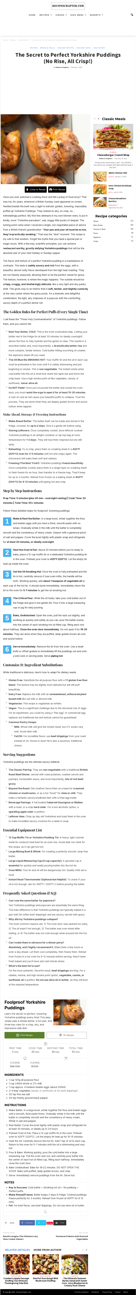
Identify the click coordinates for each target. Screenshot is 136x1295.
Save (50, 1223)
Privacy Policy (107, 1292)
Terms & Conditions (81, 1292)
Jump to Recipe (37, 189)
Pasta (95, 233)
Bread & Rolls (24, 40)
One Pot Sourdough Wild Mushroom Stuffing (45, 1279)
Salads (74, 1276)
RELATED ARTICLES (17, 1249)
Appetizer (97, 237)
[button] (132, 15)
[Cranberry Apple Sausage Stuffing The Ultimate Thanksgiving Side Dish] (16, 1264)
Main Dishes (98, 225)
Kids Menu (77, 15)
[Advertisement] (68, 89)
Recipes (45, 15)
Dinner (113, 152)
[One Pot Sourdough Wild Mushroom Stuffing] (45, 1264)
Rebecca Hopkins (62, 67)
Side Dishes (99, 48)
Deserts (95, 15)
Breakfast (113, 205)
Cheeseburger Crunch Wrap (113, 155)
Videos (60, 15)
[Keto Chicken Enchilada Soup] (100, 189)
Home (32, 15)
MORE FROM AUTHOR (47, 1249)
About (126, 1292)
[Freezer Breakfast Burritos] (100, 202)
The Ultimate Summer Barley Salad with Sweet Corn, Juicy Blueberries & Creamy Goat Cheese (75, 1282)
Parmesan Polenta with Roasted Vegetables (72, 1237)
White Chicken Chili (118, 172)
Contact (117, 1292)
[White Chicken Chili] (100, 176)
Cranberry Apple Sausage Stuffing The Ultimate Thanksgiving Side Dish (16, 1281)
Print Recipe (58, 189)
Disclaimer (95, 1292)
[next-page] (86, 1250)
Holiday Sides (84, 48)
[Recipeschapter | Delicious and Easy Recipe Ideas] (68, 6)
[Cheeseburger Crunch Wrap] (113, 137)
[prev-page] (82, 1250)
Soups (111, 177)
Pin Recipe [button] (68, 1035)
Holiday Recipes (66, 48)
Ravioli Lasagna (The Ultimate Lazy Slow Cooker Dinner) (20, 1237)
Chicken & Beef (99, 229)
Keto (111, 192)
